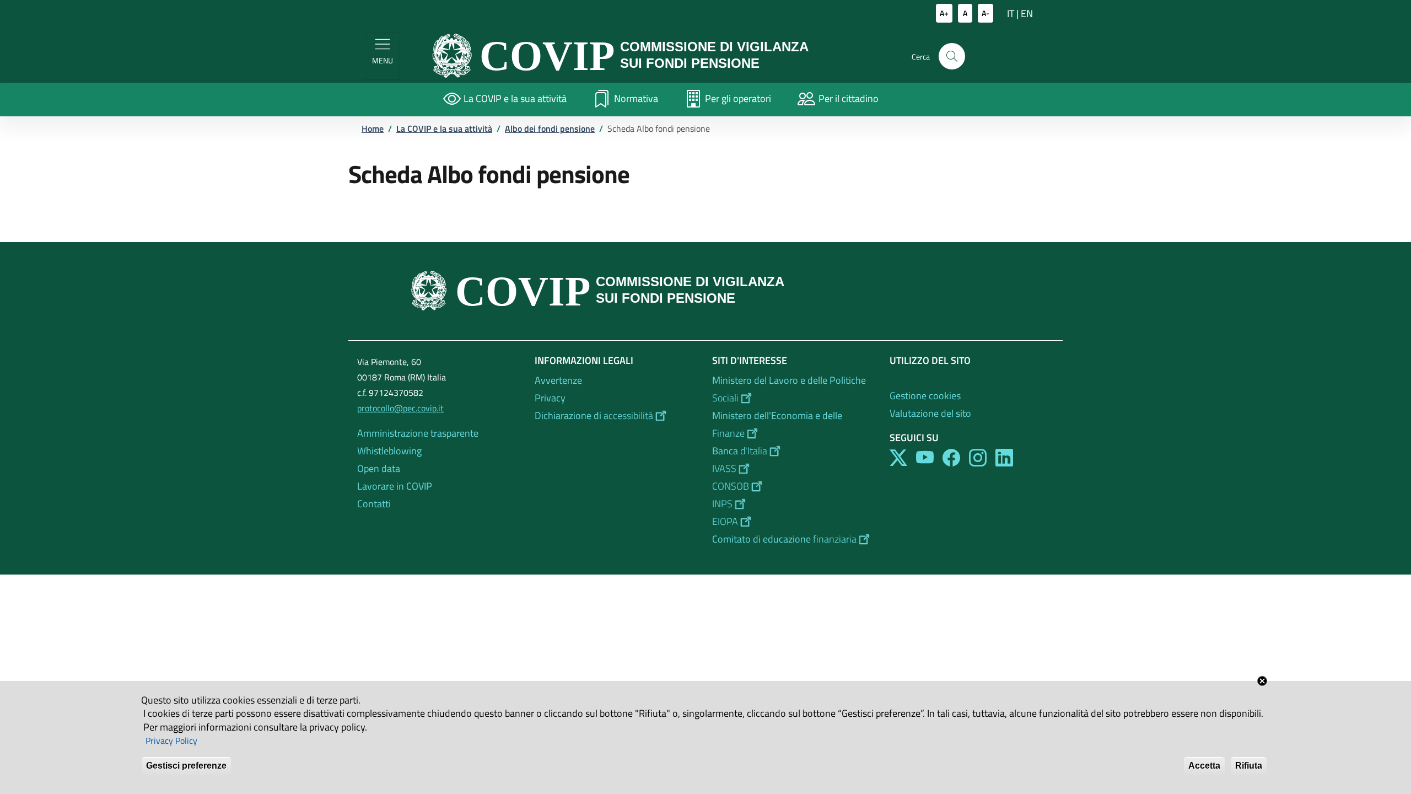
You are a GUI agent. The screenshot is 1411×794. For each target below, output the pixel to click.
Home (373, 128)
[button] (952, 56)
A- (985, 13)
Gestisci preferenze (186, 765)
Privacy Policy (171, 741)
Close (1262, 681)
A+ (944, 13)
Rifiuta (1248, 765)
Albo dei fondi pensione (550, 128)
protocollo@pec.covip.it (400, 408)
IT (1010, 13)
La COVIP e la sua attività (444, 128)
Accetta (1204, 765)
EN (1027, 13)
